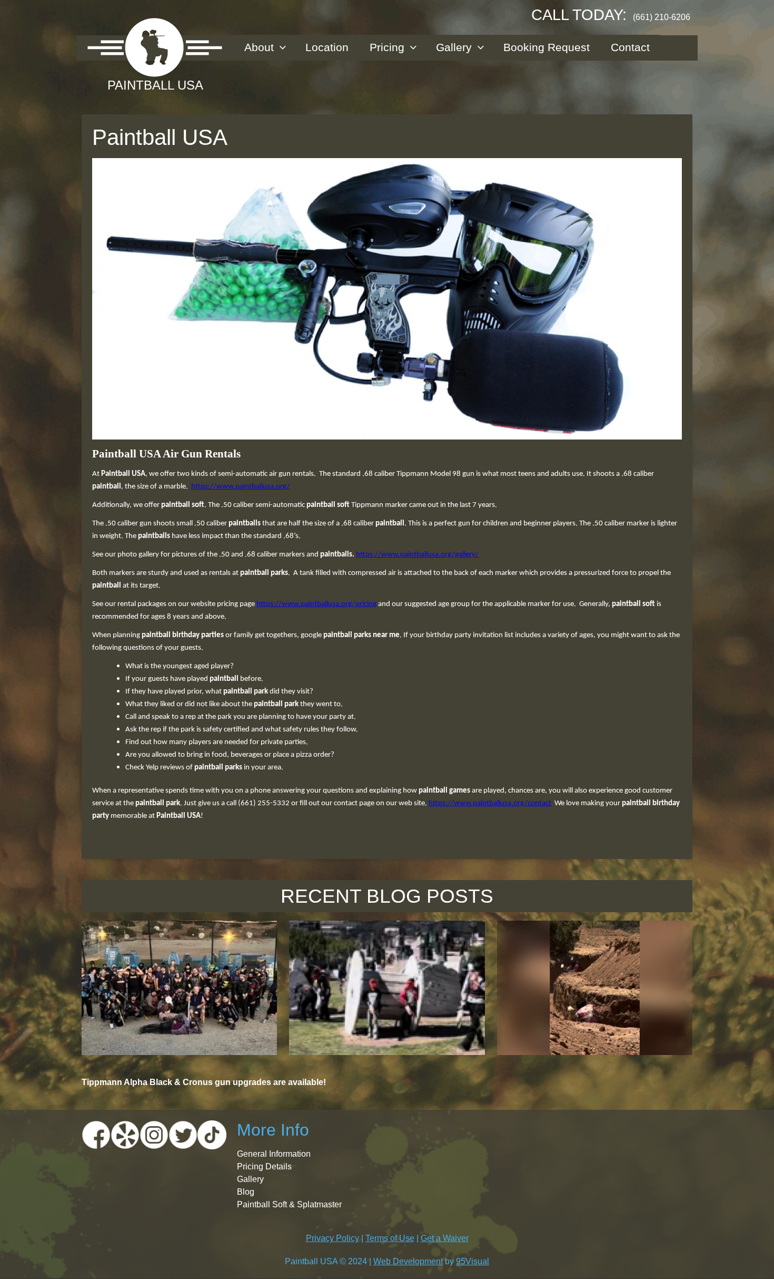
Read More (179, 1033)
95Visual (472, 1261)
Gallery (454, 47)
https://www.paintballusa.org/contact (490, 803)
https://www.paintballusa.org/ (240, 487)
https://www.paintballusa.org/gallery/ (417, 555)
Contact (630, 47)
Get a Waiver (445, 1238)
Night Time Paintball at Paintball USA (179, 932)
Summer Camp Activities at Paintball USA (594, 938)
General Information (274, 1153)
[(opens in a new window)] (96, 1134)
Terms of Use (389, 1238)
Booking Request (546, 47)
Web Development (408, 1261)
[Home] (155, 48)
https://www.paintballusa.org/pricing (316, 604)
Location (327, 47)
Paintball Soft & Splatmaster (289, 1204)
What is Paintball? (387, 932)
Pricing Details (264, 1166)
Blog (245, 1191)
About (259, 47)
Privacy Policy (332, 1238)
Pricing (387, 47)
